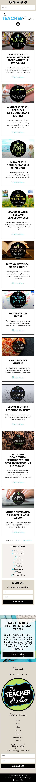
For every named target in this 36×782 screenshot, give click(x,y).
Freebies (18, 734)
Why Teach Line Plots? (18, 315)
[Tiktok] (14, 2)
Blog (18, 727)
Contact (18, 741)
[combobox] (18, 7)
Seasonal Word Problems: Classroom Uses (18, 215)
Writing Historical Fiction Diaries (18, 265)
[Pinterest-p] (22, 2)
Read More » (18, 77)
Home (18, 720)
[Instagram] (18, 2)
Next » (29, 540)
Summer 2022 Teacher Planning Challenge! (18, 165)
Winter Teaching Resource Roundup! (18, 409)
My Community (18, 737)
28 (24, 540)
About (18, 724)
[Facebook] (10, 2)
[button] (18, 24)
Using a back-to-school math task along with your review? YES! (18, 59)
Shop (17, 730)
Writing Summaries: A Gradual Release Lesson (18, 515)
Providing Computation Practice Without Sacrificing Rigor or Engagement (18, 460)
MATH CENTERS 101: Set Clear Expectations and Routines (18, 111)
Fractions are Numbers (18, 362)
